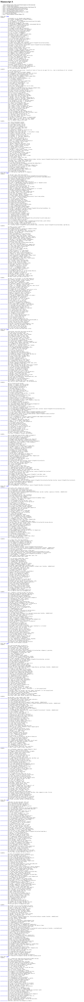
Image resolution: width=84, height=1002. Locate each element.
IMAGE (7, 16)
